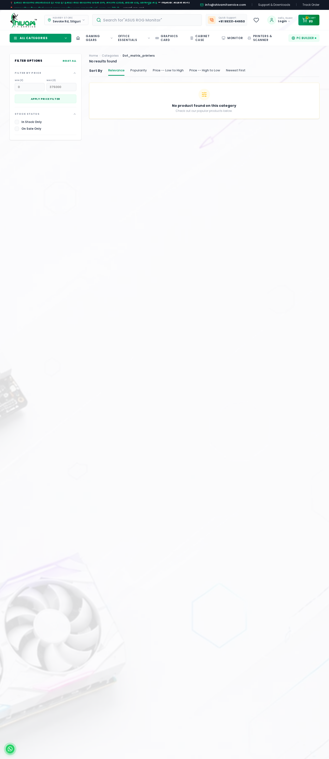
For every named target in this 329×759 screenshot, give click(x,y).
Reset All (69, 61)
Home (93, 56)
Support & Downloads (274, 5)
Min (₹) (19, 80)
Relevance (116, 70)
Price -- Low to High (168, 70)
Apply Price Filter (45, 99)
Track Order (311, 5)
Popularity (138, 70)
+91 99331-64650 (231, 21)
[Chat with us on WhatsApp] (10, 749)
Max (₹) (51, 80)
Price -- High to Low (204, 70)
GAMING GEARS (93, 38)
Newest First (235, 70)
